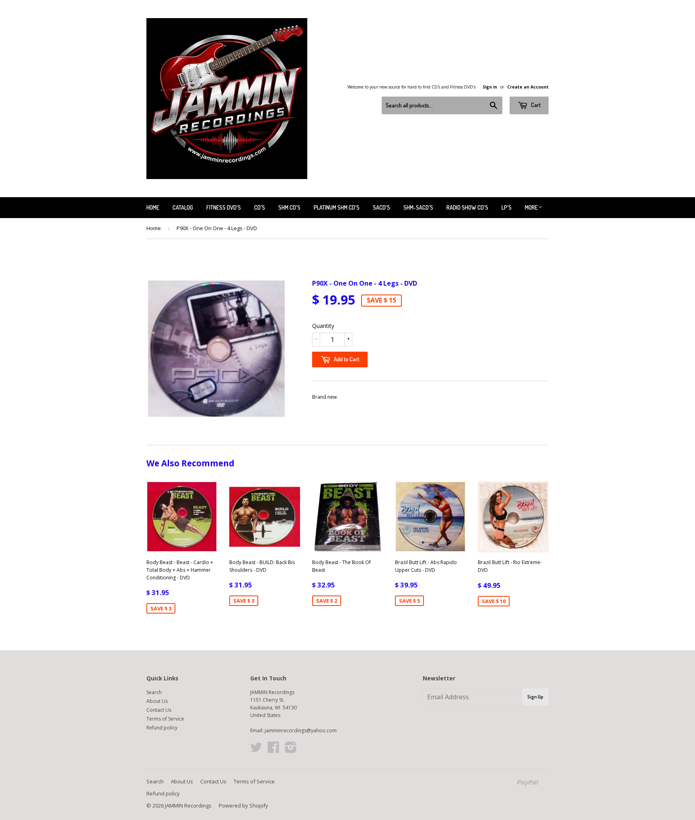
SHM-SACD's (418, 207)
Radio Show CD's (467, 207)
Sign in (490, 87)
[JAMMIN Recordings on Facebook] (273, 750)
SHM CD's (289, 207)
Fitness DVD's (223, 207)
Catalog (183, 207)
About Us (157, 701)
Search (154, 692)
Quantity (323, 326)
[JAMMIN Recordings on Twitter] (256, 750)
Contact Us (158, 710)
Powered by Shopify (243, 805)
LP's (507, 207)
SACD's (381, 207)
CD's (259, 207)
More (531, 207)
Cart (535, 104)
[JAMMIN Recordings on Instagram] (291, 750)
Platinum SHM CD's (337, 207)
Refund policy (161, 727)
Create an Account (528, 87)
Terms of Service (165, 718)
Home (152, 207)
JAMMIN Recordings (188, 805)
